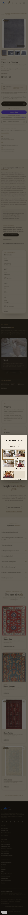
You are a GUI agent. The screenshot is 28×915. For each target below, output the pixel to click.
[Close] (25, 437)
